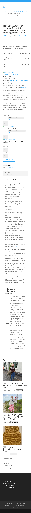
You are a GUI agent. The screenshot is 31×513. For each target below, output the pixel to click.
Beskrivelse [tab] (7, 172)
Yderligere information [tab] (10, 175)
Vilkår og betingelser (8, 468)
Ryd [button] (9, 119)
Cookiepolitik (6, 463)
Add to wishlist (7, 165)
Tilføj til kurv (9, 160)
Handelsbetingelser (8, 465)
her (17, 246)
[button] (15, 74)
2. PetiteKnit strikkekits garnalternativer (18, 11)
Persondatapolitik (7, 461)
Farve (5, 118)
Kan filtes (23, 87)
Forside (5, 11)
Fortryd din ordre (7, 458)
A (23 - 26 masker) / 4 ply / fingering (19, 80)
